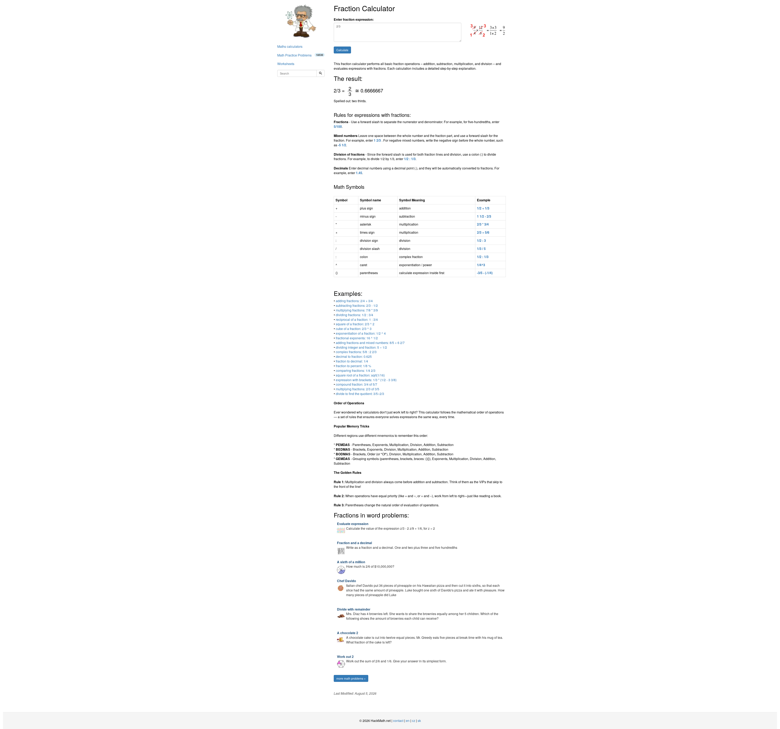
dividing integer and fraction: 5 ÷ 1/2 (361, 347)
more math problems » (351, 678)
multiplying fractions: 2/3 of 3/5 (357, 389)
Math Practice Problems (300, 55)
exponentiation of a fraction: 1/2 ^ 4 (361, 333)
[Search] (320, 73)
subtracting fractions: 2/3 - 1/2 (357, 305)
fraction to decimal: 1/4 (352, 361)
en (408, 720)
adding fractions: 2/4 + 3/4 (354, 300)
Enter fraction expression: (354, 19)
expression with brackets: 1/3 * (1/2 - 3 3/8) (366, 380)
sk (419, 720)
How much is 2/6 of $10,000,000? (365, 564)
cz (413, 720)
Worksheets (285, 63)
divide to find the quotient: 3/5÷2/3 (360, 393)
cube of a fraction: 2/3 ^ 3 (354, 328)
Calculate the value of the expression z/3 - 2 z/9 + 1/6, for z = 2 (386, 526)
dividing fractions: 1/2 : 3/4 (354, 314)
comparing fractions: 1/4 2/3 (355, 370)
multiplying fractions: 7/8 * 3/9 (357, 310)
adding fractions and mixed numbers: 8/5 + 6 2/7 (370, 342)
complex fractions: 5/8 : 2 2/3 (356, 351)
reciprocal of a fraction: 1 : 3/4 (357, 319)
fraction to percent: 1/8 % (353, 365)
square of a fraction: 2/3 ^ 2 (355, 324)
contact (398, 720)
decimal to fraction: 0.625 (354, 356)
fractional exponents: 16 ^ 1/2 (357, 338)
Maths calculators (289, 46)
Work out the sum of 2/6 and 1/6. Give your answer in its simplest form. (391, 659)
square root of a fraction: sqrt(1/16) (360, 375)
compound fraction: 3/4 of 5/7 (356, 384)
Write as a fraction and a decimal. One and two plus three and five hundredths (397, 545)
